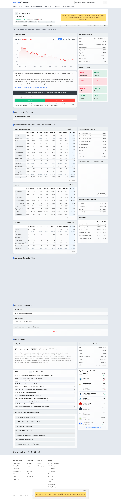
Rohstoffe (57, 6)
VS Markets (51, 484)
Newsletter (16, 479)
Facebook (29, 471)
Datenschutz (17, 471)
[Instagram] (38, 452)
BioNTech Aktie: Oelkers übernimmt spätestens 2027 (33, 381)
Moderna (85, 373)
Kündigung (40, 466)
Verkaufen (61, 101)
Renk (84, 408)
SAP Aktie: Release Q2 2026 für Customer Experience (33, 389)
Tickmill (50, 482)
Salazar (85, 398)
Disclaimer (16, 469)
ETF (51, 6)
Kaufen (30, 101)
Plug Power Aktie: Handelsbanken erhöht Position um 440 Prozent (36, 375)
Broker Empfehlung (53, 463)
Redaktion (30, 463)
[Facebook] (28, 452)
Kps (84, 413)
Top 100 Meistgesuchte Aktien (93, 427)
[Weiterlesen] (74, 375)
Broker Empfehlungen (68, 6)
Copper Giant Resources (89, 393)
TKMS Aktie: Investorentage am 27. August (30, 392)
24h (34, 372)
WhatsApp (30, 476)
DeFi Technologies (88, 422)
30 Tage (42, 372)
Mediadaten (16, 466)
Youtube (29, 466)
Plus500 (50, 476)
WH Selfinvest (52, 487)
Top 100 (27, 6)
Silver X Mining (87, 383)
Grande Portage (87, 403)
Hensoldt (85, 388)
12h (31, 372)
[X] (31, 452)
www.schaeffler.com (55, 350)
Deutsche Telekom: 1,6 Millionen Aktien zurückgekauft (33, 404)
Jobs (14, 476)
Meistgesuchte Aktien (36, 6)
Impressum (16, 463)
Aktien (20, 6)
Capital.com (51, 469)
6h (28, 372)
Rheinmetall (86, 378)
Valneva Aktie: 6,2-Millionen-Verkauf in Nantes (31, 387)
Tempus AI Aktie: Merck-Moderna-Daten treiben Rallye (33, 398)
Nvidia (84, 417)
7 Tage (37, 372)
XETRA (41, 19)
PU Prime (50, 479)
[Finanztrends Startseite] (21, 3)
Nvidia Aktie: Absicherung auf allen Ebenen (30, 378)
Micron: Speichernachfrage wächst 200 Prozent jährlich (33, 401)
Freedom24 (51, 471)
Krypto (45, 6)
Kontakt (39, 463)
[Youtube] (35, 452)
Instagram (30, 474)
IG (48, 474)
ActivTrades (51, 466)
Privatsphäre (17, 474)
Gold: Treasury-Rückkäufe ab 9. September (30, 395)
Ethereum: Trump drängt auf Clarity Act (29, 384)
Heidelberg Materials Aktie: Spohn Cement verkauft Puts (34, 406)
